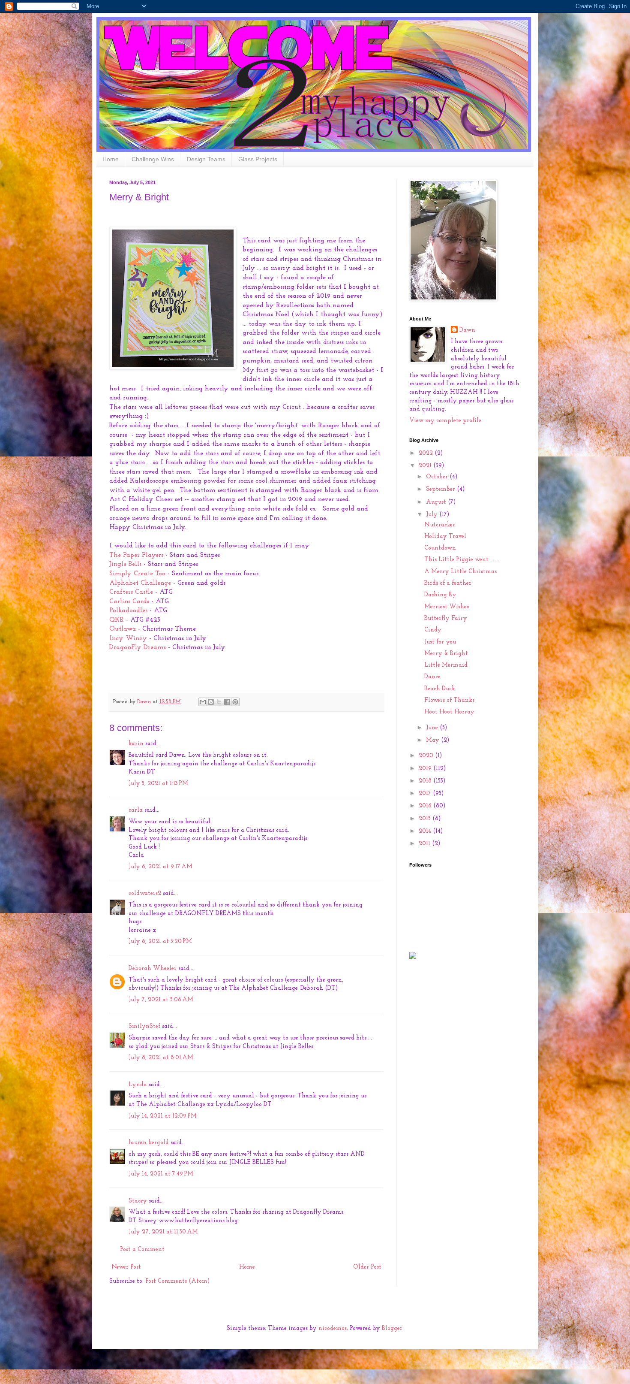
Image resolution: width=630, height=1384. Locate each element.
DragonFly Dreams (137, 647)
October (438, 477)
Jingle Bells (125, 564)
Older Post (367, 1267)
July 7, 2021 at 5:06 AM (161, 1000)
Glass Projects (257, 159)
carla (136, 810)
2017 (426, 793)
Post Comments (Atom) (177, 1281)
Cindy (432, 630)
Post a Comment (142, 1249)
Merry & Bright (446, 653)
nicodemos (332, 1328)
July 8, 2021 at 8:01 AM (161, 1058)
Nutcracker (439, 525)
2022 (427, 453)
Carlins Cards (129, 601)
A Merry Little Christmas (460, 571)
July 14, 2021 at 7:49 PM (161, 1174)
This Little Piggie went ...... (461, 559)
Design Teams (206, 159)
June (433, 728)
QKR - (118, 619)
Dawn (467, 330)
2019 (426, 768)
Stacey (138, 1201)
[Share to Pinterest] (235, 702)
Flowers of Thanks (449, 700)
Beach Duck (439, 689)
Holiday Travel (445, 536)
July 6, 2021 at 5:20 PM (160, 941)
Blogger (392, 1328)
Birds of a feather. (448, 583)
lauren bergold (149, 1142)
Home (110, 159)
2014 (426, 831)
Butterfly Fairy (445, 618)
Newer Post (126, 1267)
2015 (425, 819)
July (432, 514)
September (441, 489)
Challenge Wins (153, 159)
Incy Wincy (128, 638)
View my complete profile (445, 420)
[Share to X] (219, 702)
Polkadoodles (129, 610)
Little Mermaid (446, 665)
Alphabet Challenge (141, 583)
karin (136, 743)
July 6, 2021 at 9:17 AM (160, 867)
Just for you (440, 642)
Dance (432, 677)
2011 (425, 843)
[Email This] (202, 702)
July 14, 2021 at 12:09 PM (163, 1116)
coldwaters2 (145, 893)
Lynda (138, 1085)
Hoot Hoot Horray (449, 712)
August (437, 502)
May (433, 740)
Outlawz (123, 629)
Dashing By (440, 595)
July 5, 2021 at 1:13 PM (158, 783)
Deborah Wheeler (153, 968)
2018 (426, 781)
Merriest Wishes (446, 607)
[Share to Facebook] (227, 702)
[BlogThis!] (211, 702)
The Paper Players (136, 555)
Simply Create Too (137, 573)
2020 (427, 755)
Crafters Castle (132, 592)
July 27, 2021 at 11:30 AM (163, 1232)
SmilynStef (144, 1026)
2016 (426, 806)
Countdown (440, 548)
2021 (426, 465)
